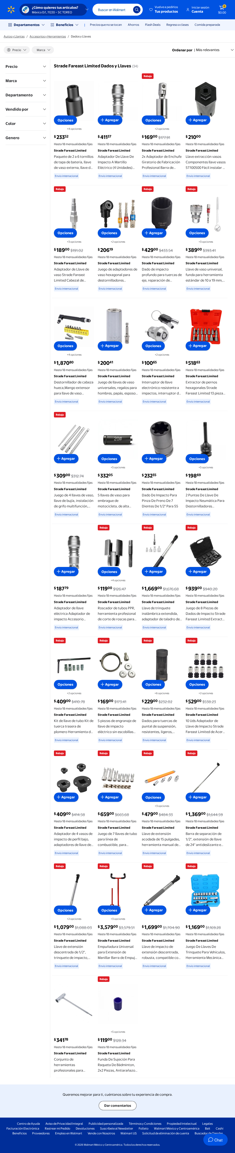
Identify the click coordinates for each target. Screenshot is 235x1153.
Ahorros (133, 24)
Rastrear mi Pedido (57, 1128)
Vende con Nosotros (101, 1133)
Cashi (219, 1128)
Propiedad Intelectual (182, 1123)
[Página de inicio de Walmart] (11, 10)
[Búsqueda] (136, 9)
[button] (164, 10)
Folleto (143, 1128)
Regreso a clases (177, 24)
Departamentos (26, 25)
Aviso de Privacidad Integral (64, 1123)
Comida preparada (207, 24)
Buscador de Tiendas (209, 1133)
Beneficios (64, 25)
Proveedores (41, 1133)
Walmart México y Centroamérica (176, 1128)
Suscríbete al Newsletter (116, 1128)
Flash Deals (152, 24)
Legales (207, 1123)
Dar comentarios (117, 1105)
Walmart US (128, 1133)
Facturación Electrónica (22, 1128)
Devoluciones (85, 1128)
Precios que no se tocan (106, 24)
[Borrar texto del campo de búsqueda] (126, 10)
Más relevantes (207, 50)
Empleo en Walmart (68, 1133)
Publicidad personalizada (106, 1123)
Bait (207, 1128)
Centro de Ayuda (28, 1123)
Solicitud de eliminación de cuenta (165, 1133)
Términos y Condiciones (145, 1123)
